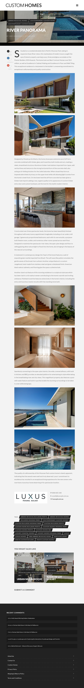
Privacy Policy (12, 669)
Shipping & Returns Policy (16, 674)
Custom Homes (54, 567)
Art (19, 575)
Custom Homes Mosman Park (55, 526)
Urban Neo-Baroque (29, 579)
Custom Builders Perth (54, 523)
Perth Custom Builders (58, 573)
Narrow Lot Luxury (54, 578)
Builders (52, 570)
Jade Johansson (16, 36)
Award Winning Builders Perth (34, 517)
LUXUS (66, 533)
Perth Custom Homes (45, 539)
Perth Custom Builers (24, 539)
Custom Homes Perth (24, 530)
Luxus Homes (20, 536)
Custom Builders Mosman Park (28, 523)
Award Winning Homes (17, 20)
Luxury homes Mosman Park (49, 533)
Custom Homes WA (43, 530)
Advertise (11, 656)
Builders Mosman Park (30, 520)
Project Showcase (26, 569)
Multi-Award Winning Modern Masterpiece (23, 618)
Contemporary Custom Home (42, 20)
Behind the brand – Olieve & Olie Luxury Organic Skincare (26, 646)
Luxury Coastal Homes (25, 533)
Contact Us (11, 660)
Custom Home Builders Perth (27, 526)
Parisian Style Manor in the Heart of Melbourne (25, 625)
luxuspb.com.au (57, 499)
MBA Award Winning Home (40, 536)
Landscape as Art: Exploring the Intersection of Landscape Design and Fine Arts (39, 639)
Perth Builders (60, 536)
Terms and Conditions (15, 678)
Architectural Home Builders (31, 572)
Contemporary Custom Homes (21, 24)
